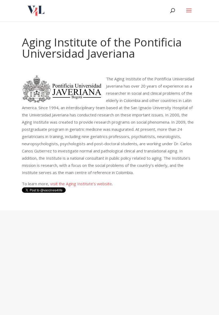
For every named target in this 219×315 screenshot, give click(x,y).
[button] (189, 13)
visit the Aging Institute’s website (81, 183)
